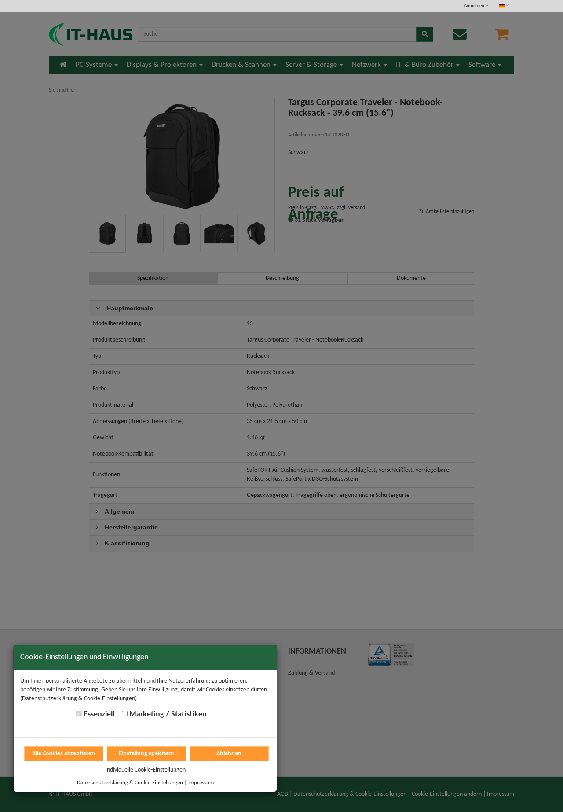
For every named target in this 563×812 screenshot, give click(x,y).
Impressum (201, 783)
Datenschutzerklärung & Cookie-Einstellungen (130, 783)
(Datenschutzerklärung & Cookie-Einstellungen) (78, 698)
